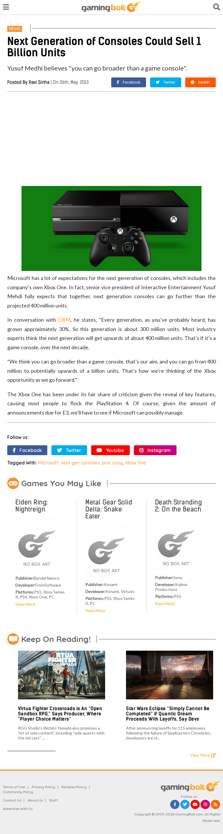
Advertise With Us (18, 808)
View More (25, 604)
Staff (53, 800)
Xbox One (135, 463)
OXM (64, 319)
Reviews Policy (74, 787)
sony (117, 463)
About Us (35, 800)
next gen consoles (80, 463)
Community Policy (18, 792)
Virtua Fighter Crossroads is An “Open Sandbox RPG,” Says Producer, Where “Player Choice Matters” (60, 713)
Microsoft (48, 463)
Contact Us (12, 800)
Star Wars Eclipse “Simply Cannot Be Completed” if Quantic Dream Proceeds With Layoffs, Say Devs (168, 713)
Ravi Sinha (39, 82)
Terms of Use (14, 787)
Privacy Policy (43, 787)
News (14, 28)
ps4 (106, 463)
